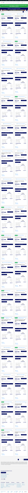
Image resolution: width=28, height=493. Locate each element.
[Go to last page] (27, 11)
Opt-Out (22, 491)
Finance (12, 482)
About (23, 482)
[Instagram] (3, 479)
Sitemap (15, 491)
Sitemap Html (17, 491)
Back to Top (26, 459)
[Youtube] (4, 479)
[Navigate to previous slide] (0, 10)
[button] (26, 15)
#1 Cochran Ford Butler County (3, 491)
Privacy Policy (8, 491)
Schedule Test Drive (10, 73)
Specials (7, 482)
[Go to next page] (25, 11)
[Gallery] (14, 10)
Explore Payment (4, 25)
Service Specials (8, 486)
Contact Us (4, 472)
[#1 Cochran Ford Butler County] (3, 2)
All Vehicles (3, 482)
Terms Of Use (12, 491)
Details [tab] (5, 27)
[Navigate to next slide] (27, 10)
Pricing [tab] (9, 27)
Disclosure (17, 6)
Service (18, 482)
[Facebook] (1, 479)
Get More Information (7, 50)
